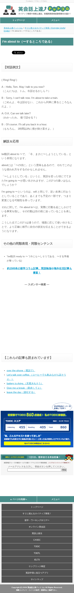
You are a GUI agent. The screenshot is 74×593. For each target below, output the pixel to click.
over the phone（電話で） (21, 370)
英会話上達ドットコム (13, 28)
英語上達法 (37, 533)
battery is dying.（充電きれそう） (25, 383)
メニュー (55, 20)
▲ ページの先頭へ (18, 499)
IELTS (37, 560)
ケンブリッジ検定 (37, 566)
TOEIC (37, 546)
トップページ (18, 20)
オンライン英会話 (37, 527)
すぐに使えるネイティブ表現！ (37, 513)
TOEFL (37, 553)
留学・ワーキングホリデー (37, 520)
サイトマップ (37, 579)
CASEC (37, 540)
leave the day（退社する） (21, 392)
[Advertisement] (30, 316)
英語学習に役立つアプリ (37, 573)
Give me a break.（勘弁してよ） (24, 387)
